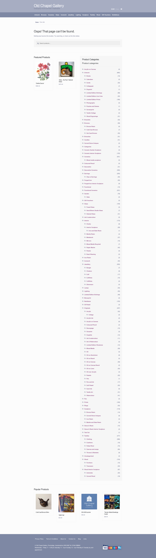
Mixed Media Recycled (93, 244)
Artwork (37, 15)
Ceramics (51, 15)
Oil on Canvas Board (93, 365)
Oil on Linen (90, 369)
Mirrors (88, 241)
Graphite (89, 335)
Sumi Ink (89, 389)
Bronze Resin (90, 126)
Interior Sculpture (92, 227)
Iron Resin (87, 258)
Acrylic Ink (89, 318)
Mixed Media (90, 348)
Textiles (92, 15)
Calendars (89, 79)
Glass (57, 15)
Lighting (78, 15)
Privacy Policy (39, 539)
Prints (86, 402)
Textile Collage (91, 113)
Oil (87, 352)
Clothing (89, 439)
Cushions (89, 443)
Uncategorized (89, 456)
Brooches (87, 136)
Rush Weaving (91, 254)
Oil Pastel (87, 305)
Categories (87, 147)
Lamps (86, 288)
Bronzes (43, 15)
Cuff (87, 274)
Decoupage (90, 328)
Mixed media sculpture (93, 160)
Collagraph (89, 86)
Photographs (90, 103)
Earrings (87, 174)
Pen (87, 379)
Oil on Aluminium (92, 355)
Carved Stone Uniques (91, 143)
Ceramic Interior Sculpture (92, 153)
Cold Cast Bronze (92, 130)
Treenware (89, 466)
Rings (86, 406)
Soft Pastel (89, 385)
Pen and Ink (90, 382)
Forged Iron (88, 180)
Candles (86, 140)
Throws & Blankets (92, 453)
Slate (88, 197)
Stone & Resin (88, 426)
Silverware (89, 284)
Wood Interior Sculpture (91, 469)
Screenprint (90, 110)
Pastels (88, 375)
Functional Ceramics (90, 190)
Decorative (87, 167)
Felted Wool (90, 446)
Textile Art (89, 392)
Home (37, 22)
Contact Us (72, 539)
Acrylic (88, 311)
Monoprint (87, 298)
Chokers (89, 271)
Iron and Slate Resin (95, 231)
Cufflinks (89, 278)
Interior (86, 221)
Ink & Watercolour (92, 342)
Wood (98, 15)
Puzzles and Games (92, 106)
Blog (79, 539)
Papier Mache (90, 247)
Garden (86, 194)
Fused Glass (90, 207)
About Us (63, 539)
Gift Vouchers (106, 15)
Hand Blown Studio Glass (94, 210)
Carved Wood (90, 476)
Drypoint (89, 89)
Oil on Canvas (90, 362)
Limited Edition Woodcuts (94, 345)
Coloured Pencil (89, 163)
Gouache (89, 331)
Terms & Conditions (52, 539)
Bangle (88, 268)
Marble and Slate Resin (93, 422)
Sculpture (85, 15)
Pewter (88, 251)
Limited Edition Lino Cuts (94, 96)
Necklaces (87, 301)
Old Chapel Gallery (49, 5)
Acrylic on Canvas (90, 69)
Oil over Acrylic (91, 372)
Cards (88, 83)
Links (85, 539)
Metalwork (89, 237)
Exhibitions (115, 15)
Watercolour (90, 395)
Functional (87, 187)
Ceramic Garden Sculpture (92, 150)
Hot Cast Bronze (91, 133)
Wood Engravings (92, 116)
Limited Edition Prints (93, 99)
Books (88, 76)
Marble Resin (90, 234)
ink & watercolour (90, 217)
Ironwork (64, 15)
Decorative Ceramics (90, 170)
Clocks (88, 224)
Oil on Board (90, 358)
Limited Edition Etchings (94, 93)
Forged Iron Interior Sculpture (93, 184)
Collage (91, 315)
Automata (89, 473)
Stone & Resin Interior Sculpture (94, 429)
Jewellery (71, 15)
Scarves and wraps (92, 449)
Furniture (89, 463)
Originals (87, 308)
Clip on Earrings (91, 177)
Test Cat (86, 432)
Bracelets (87, 120)
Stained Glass (90, 214)
